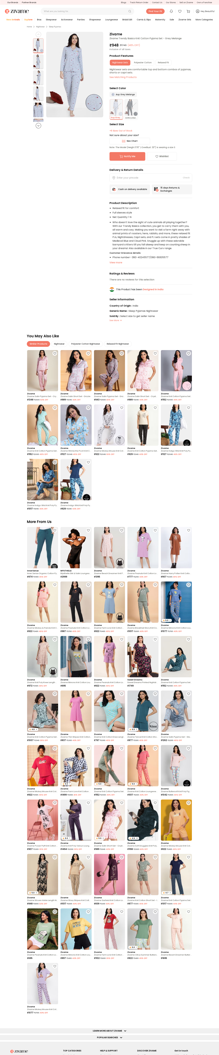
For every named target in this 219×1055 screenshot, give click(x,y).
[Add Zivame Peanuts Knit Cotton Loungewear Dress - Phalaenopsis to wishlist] (155, 530)
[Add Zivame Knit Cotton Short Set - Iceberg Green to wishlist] (155, 857)
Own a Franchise (204, 2)
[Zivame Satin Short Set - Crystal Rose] (142, 370)
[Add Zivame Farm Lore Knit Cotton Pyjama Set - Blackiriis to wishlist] (88, 748)
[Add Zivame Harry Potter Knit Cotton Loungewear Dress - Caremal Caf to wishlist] (188, 530)
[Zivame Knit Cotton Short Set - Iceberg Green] (142, 874)
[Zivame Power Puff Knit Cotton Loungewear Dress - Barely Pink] (42, 820)
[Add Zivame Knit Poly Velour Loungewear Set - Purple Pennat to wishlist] (88, 802)
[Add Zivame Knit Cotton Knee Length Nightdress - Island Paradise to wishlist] (121, 693)
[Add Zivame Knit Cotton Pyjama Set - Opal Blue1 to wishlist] (54, 693)
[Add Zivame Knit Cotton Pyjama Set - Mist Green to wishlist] (54, 407)
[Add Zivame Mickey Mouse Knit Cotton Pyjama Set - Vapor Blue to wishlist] (121, 407)
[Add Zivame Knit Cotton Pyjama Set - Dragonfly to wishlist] (188, 639)
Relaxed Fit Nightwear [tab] (118, 343)
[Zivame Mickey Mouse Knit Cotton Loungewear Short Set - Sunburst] (176, 820)
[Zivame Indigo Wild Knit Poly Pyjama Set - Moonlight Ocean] (176, 425)
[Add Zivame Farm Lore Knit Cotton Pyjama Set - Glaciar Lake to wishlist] (188, 966)
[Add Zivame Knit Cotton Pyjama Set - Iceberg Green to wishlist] (121, 748)
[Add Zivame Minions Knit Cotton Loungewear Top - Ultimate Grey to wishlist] (88, 639)
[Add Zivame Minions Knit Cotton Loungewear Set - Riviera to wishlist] (188, 584)
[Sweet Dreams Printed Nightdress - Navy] (142, 656)
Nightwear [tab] (59, 343)
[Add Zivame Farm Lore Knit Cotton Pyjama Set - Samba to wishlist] (121, 911)
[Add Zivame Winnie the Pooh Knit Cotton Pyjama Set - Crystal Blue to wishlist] (88, 407)
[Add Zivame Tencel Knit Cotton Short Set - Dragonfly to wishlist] (155, 693)
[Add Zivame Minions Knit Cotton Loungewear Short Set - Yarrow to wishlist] (88, 911)
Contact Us (157, 2)
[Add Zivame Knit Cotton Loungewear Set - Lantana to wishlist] (155, 748)
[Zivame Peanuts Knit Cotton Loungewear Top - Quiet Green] (42, 929)
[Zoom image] (74, 74)
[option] (38, 45)
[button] (129, 11)
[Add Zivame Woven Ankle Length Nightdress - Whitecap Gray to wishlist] (54, 857)
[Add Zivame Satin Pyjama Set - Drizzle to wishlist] (121, 353)
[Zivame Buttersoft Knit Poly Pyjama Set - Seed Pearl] (176, 765)
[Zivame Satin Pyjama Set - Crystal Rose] (42, 370)
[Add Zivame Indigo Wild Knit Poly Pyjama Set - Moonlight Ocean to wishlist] (188, 407)
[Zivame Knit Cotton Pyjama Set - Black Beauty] (142, 425)
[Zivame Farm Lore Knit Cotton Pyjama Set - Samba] (109, 929)
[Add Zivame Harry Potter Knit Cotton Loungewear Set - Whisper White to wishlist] (88, 966)
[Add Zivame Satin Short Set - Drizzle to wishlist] (88, 353)
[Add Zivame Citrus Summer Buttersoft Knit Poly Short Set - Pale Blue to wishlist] (155, 911)
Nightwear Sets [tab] (120, 62)
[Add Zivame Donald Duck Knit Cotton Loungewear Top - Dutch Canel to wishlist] (54, 1020)
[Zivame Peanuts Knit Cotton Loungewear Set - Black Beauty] (75, 602)
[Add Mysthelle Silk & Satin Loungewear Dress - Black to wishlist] (88, 530)
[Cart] (189, 11)
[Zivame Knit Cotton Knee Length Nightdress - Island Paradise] (109, 711)
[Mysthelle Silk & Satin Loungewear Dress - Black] (75, 547)
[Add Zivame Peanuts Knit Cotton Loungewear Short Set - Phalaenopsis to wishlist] (121, 639)
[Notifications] (171, 11)
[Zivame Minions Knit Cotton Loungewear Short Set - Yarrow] (75, 929)
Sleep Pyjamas (55, 27)
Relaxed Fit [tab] (163, 62)
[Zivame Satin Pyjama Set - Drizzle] (109, 370)
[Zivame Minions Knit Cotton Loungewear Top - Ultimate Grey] (75, 656)
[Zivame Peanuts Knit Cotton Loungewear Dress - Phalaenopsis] (142, 547)
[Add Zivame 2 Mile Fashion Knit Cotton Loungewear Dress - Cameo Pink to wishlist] (88, 1020)
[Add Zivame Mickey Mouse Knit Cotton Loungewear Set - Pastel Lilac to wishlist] (54, 966)
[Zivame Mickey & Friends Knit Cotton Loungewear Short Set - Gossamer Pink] (42, 602)
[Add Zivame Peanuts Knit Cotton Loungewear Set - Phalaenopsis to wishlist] (155, 1020)
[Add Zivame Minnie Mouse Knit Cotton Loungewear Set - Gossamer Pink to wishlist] (188, 1020)
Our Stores (171, 2)
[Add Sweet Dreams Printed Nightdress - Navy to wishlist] (155, 639)
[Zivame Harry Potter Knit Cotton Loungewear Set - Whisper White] (75, 983)
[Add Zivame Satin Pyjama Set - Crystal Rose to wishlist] (54, 353)
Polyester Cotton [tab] (143, 62)
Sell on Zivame (186, 2)
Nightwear (40, 27)
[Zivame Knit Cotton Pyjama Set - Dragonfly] (176, 656)
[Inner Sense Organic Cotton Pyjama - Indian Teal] (42, 547)
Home (29, 27)
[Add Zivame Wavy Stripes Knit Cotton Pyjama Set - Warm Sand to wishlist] (88, 857)
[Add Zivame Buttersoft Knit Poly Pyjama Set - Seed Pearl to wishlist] (188, 748)
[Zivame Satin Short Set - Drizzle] (75, 370)
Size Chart (132, 140)
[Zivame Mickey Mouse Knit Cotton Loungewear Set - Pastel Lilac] (42, 983)
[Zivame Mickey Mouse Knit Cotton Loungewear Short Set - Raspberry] (42, 765)
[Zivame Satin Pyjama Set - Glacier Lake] (176, 711)
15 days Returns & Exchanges (170, 189)
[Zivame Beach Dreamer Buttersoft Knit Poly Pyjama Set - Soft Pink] (176, 929)
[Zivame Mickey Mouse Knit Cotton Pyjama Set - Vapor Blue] (109, 425)
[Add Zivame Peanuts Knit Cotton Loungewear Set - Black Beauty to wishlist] (88, 584)
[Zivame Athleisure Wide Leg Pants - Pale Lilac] (109, 983)
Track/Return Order (139, 2)
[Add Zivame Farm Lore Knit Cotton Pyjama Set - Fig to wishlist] (121, 1020)
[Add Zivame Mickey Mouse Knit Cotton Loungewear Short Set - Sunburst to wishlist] (188, 802)
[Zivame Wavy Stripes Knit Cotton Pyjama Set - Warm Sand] (75, 874)
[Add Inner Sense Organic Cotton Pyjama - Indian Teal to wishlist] (54, 530)
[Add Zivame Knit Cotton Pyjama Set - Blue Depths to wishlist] (188, 857)
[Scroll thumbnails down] (38, 125)
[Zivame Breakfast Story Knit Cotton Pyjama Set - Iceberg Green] (142, 602)
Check (186, 177)
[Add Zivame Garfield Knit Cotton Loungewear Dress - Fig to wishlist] (121, 857)
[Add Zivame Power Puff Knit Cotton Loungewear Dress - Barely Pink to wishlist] (54, 802)
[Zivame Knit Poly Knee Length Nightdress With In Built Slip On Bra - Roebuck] (42, 656)
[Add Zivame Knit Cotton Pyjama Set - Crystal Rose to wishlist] (188, 353)
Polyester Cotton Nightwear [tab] (85, 343)
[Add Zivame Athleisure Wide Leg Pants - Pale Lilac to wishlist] (121, 966)
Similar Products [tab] (38, 343)
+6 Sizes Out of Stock (121, 130)
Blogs (123, 2)
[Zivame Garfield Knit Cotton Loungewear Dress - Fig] (109, 874)
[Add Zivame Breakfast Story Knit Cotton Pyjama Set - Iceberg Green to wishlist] (155, 584)
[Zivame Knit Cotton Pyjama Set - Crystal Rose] (176, 370)
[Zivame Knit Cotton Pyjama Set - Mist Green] (42, 425)
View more (116, 262)
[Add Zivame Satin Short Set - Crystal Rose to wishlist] (155, 353)
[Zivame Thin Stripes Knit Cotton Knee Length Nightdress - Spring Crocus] (75, 711)
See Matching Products (123, 77)
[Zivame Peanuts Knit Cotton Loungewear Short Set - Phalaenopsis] (109, 656)
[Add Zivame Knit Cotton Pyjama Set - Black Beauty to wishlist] (155, 407)
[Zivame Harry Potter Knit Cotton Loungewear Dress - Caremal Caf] (176, 547)
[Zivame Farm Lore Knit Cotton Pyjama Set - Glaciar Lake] (176, 983)
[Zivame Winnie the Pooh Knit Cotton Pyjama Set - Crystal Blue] (75, 425)
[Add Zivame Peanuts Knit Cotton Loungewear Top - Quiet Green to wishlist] (54, 911)
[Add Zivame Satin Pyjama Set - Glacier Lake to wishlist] (188, 693)
